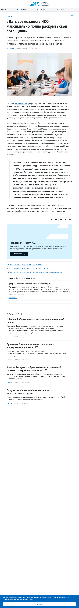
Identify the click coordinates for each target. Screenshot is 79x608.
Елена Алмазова (12, 48)
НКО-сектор (23, 48)
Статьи (9, 17)
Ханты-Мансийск (15, 264)
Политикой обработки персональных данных (19, 599)
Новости (9, 360)
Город (22, 337)
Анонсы (9, 337)
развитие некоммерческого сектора (36, 268)
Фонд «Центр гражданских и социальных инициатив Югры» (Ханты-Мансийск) (36, 272)
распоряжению (21, 103)
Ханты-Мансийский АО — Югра (32, 264)
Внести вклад (19, 254)
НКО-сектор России (16, 268)
